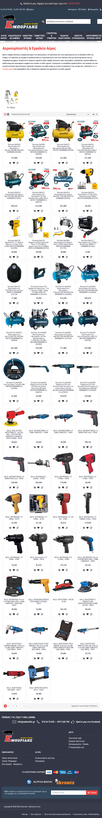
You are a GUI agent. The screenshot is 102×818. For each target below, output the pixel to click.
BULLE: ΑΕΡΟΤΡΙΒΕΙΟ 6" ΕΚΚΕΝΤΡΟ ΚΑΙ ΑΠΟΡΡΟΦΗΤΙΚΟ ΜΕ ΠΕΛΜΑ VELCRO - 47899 (88, 602)
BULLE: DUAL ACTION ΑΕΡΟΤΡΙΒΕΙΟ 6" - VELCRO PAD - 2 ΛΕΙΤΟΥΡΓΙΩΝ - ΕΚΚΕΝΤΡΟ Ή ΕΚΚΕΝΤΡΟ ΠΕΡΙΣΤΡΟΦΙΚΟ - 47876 (14, 434)
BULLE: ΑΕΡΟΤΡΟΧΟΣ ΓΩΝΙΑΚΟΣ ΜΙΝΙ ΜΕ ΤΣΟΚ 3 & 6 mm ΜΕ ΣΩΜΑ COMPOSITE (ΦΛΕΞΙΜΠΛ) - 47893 (14, 646)
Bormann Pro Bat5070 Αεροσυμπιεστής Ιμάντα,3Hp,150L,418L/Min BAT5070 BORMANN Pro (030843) (14, 336)
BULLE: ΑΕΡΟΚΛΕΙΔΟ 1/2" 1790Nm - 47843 (63, 478)
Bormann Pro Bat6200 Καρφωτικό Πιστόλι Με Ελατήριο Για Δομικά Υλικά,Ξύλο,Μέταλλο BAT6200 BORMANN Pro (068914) (38, 387)
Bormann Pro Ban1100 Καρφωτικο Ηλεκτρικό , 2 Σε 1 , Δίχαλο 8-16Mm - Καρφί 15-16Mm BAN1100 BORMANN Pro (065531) (38, 290)
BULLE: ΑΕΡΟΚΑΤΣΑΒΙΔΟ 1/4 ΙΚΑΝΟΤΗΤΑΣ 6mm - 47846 (14, 478)
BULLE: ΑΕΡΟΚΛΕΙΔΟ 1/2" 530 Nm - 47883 (63, 518)
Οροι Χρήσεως (36, 814)
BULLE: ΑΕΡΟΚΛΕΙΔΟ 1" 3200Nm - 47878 (39, 478)
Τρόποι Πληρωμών (9, 761)
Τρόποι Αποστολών (10, 758)
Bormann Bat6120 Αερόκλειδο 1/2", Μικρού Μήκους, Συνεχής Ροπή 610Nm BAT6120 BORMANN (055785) (14, 244)
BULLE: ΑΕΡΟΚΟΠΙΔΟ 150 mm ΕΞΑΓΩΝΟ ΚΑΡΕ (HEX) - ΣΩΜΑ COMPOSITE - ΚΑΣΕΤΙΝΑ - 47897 (14, 602)
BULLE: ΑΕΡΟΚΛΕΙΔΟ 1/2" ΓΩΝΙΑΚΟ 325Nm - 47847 (88, 518)
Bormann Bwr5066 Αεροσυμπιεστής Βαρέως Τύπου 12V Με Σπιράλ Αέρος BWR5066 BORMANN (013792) (63, 244)
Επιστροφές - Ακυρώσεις (12, 764)
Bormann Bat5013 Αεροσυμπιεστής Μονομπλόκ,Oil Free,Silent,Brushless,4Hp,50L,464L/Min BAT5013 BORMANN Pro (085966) (88, 149)
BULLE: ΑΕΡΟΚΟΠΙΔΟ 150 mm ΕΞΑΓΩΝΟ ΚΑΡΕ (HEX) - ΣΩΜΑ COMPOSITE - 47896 (88, 559)
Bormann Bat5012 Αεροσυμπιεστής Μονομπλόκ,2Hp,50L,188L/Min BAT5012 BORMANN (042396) (63, 147)
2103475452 (73, 3)
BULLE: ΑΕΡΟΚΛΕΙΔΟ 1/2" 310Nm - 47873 (88, 478)
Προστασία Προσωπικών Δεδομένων (58, 814)
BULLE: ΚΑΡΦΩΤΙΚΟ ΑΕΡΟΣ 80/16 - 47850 (38, 689)
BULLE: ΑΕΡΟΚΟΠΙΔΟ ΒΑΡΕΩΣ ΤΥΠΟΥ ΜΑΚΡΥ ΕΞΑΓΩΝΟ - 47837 (39, 601)
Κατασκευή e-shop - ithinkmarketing (86, 814)
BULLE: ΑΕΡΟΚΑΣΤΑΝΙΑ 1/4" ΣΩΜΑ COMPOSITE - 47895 (63, 432)
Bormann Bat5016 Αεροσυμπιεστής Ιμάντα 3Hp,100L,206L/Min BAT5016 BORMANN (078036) (14, 195)
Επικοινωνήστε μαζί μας (45, 758)
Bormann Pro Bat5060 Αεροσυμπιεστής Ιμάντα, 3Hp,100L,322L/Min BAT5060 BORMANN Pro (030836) (88, 289)
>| (24, 706)
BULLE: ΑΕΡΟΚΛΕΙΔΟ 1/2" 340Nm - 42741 (14, 518)
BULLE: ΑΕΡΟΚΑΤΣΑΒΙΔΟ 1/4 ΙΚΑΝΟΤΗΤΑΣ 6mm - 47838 (88, 432)
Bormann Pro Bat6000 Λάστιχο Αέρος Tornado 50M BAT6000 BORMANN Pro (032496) (14, 385)
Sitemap (25, 814)
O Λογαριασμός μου (76, 747)
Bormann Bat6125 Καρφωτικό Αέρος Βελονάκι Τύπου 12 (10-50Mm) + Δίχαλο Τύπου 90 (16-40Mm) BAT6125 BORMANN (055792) (38, 244)
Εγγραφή (93, 792)
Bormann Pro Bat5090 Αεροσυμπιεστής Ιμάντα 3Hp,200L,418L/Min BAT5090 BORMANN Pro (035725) (63, 335)
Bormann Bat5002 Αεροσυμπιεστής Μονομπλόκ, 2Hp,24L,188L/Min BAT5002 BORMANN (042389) (14, 148)
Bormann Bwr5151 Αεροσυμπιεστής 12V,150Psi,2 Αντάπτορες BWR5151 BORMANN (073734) (14, 290)
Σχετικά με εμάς (75, 738)
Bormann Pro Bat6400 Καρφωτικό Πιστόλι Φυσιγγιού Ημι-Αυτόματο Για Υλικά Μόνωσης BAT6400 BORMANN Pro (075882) (88, 386)
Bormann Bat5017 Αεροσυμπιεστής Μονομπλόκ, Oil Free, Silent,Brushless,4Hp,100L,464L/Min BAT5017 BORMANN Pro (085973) (39, 197)
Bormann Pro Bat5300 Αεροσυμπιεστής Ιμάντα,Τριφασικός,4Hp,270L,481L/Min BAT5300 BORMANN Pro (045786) (88, 336)
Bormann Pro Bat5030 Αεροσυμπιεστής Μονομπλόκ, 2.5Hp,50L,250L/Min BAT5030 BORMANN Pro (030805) (63, 290)
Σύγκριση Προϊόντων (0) (21, 114)
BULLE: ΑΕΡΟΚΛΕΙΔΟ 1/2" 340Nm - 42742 (38, 518)
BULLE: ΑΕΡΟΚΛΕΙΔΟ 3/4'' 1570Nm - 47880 (63, 558)
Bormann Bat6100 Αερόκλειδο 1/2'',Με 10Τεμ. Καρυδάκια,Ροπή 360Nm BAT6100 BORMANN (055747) (88, 195)
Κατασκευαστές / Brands (79, 744)
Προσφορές (40, 761)
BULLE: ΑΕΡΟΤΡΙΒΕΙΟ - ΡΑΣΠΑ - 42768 (63, 600)
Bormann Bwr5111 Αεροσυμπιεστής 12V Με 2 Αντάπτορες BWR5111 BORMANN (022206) (87, 243)
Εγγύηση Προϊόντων (77, 741)
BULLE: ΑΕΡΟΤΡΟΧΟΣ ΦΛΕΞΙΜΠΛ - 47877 (14, 689)
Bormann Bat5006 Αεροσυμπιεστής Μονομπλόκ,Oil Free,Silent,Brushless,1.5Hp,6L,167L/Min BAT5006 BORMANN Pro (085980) (39, 149)
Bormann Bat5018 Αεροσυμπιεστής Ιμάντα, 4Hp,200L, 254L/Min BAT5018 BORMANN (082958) (63, 195)
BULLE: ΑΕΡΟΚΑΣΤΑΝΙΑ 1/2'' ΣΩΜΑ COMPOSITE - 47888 (39, 432)
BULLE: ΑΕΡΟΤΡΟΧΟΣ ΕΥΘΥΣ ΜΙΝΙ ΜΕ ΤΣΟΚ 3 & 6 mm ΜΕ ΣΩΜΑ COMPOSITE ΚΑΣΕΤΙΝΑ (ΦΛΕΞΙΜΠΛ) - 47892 (63, 646)
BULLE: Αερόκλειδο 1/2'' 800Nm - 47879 (38, 558)
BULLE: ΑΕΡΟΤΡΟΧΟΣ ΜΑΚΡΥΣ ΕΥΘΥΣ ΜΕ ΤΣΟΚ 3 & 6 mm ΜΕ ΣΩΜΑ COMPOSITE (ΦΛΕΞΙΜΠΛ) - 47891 (88, 646)
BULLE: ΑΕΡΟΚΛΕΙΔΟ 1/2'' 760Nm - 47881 (14, 558)
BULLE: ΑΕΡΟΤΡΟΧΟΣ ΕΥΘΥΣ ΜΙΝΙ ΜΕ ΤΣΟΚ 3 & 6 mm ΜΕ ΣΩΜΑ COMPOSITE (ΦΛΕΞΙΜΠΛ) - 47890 (39, 646)
